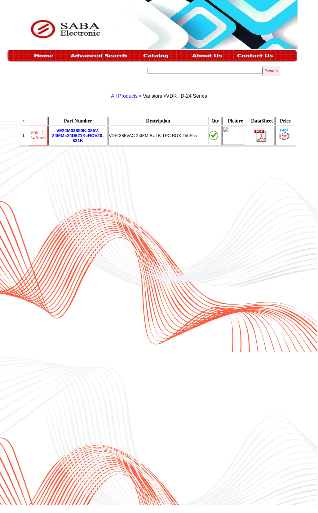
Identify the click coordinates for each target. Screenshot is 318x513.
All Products (124, 96)
